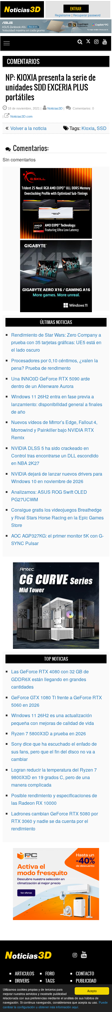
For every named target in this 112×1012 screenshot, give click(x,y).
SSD (102, 128)
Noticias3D (55, 108)
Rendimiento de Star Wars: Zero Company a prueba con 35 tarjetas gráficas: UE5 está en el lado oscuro (56, 342)
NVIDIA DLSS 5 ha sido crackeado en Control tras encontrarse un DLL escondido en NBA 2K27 (55, 456)
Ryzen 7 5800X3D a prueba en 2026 (48, 733)
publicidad (86, 980)
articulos (24, 973)
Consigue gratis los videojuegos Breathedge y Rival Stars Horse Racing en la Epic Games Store (57, 517)
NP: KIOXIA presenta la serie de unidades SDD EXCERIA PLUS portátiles (50, 87)
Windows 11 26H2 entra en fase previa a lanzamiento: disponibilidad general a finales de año (56, 404)
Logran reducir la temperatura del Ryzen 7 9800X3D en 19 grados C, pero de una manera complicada (54, 777)
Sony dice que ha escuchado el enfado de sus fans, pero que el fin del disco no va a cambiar (54, 751)
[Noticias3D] (22, 9)
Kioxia (88, 128)
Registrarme (63, 15)
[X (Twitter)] (88, 41)
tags (50, 980)
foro (50, 973)
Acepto (92, 991)
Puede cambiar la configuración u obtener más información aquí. (55, 1004)
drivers (22, 980)
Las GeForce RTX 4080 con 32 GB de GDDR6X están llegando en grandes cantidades (50, 679)
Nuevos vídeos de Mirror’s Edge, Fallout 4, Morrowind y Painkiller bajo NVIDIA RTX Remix (54, 430)
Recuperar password (87, 15)
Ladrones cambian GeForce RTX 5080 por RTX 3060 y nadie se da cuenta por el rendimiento (54, 821)
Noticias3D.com (21, 116)
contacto (85, 973)
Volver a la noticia (28, 128)
